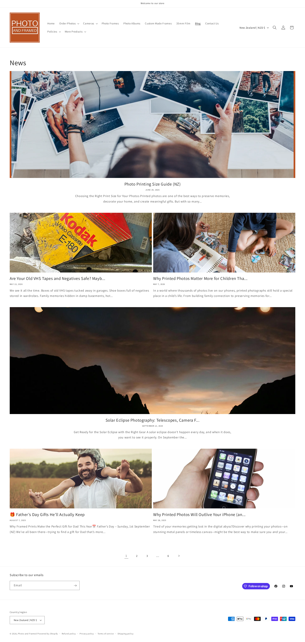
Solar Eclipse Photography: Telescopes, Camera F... (153, 420)
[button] (69, 23)
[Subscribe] (75, 585)
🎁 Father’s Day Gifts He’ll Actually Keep (47, 514)
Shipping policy (126, 633)
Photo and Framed (27, 633)
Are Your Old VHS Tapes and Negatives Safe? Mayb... (57, 278)
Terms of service (106, 633)
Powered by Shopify (47, 633)
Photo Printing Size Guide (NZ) (152, 184)
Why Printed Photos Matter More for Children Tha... (200, 278)
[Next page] (178, 556)
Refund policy (69, 633)
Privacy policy (87, 633)
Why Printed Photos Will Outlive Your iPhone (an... (199, 514)
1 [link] (126, 556)
